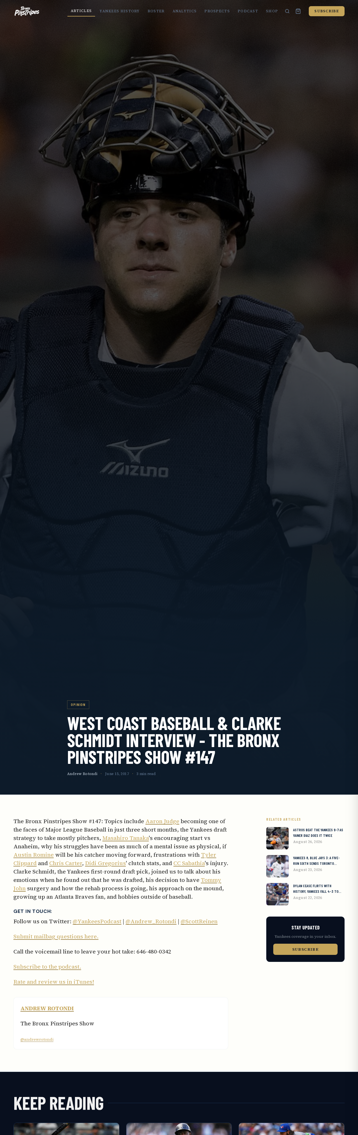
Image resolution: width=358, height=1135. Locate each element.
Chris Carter (65, 863)
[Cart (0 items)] (298, 11)
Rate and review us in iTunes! (53, 982)
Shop (272, 11)
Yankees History (120, 11)
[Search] (287, 11)
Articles (81, 10)
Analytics (185, 11)
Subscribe (326, 11)
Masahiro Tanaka (125, 838)
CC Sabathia (189, 863)
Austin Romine (33, 855)
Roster (156, 11)
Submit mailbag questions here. (55, 936)
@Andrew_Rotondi (151, 921)
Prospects (217, 11)
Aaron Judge (162, 821)
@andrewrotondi (36, 1039)
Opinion (78, 704)
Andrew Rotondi (82, 773)
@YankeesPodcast (97, 921)
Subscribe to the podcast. (47, 967)
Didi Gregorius (105, 863)
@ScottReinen (199, 921)
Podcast (248, 11)
